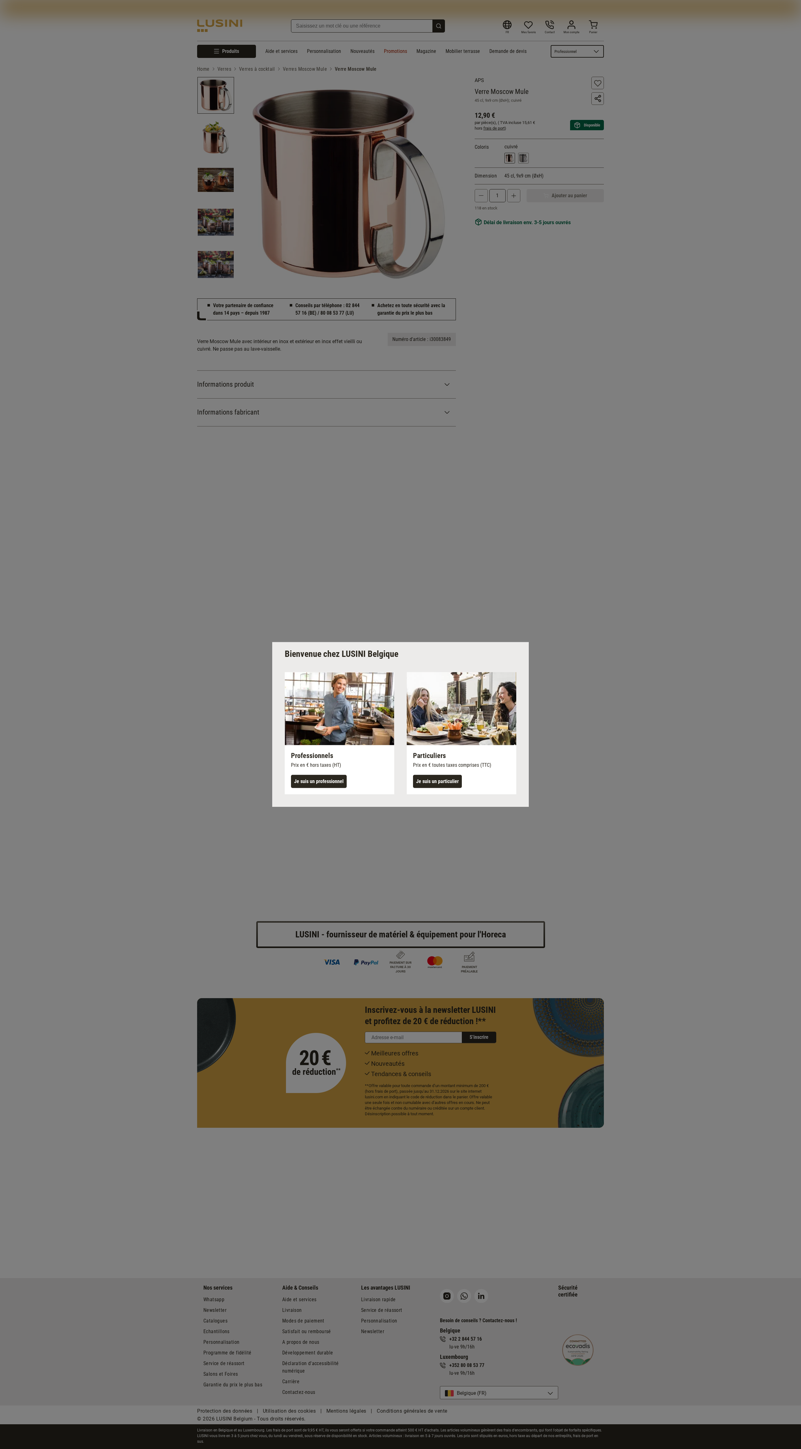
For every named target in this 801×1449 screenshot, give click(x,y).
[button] (339, 733)
